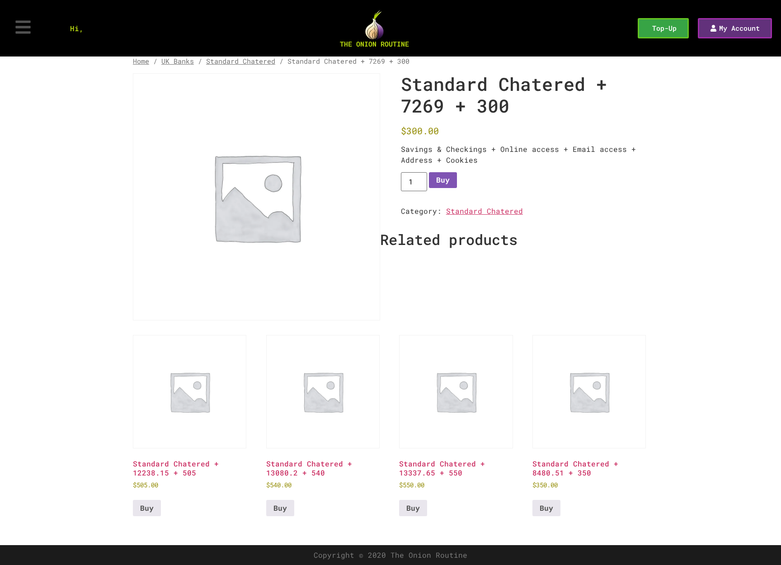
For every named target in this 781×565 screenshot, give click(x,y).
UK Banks (177, 61)
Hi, (77, 28)
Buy (443, 179)
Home (141, 61)
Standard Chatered (240, 61)
